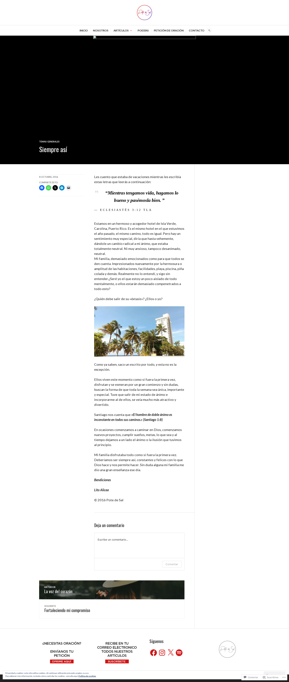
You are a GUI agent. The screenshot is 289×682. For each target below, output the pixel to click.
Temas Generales (49, 141)
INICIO (84, 30)
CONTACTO (196, 30)
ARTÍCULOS (121, 30)
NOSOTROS (100, 30)
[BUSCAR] (209, 30)
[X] (171, 653)
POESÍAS (143, 30)
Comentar (172, 564)
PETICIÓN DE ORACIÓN (169, 30)
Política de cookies (87, 676)
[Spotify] (179, 653)
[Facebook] (154, 653)
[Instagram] (162, 653)
